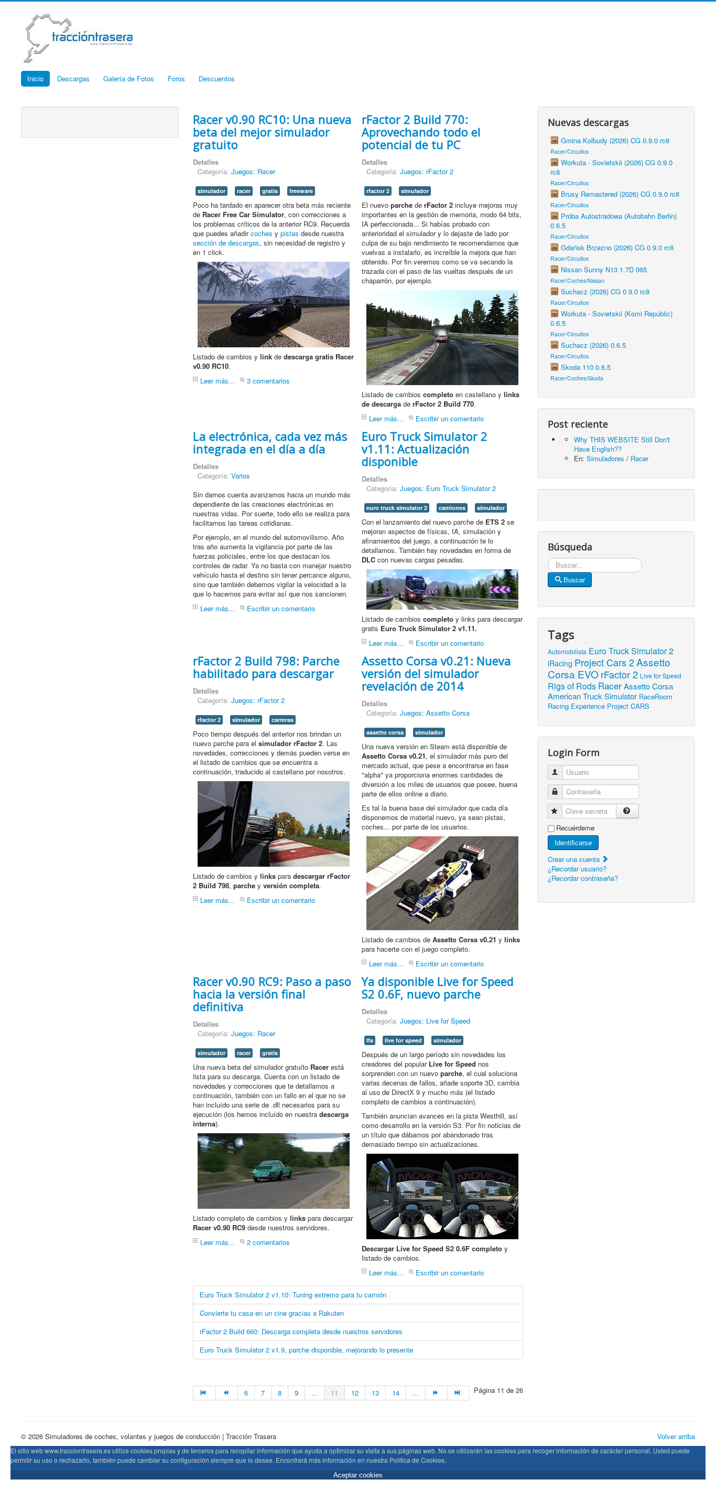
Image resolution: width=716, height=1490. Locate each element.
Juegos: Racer (253, 171)
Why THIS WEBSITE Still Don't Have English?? (622, 444)
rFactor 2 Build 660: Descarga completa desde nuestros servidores (301, 1331)
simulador (211, 191)
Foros (176, 78)
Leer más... (217, 381)
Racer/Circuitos (569, 151)
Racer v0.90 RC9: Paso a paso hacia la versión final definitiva (272, 993)
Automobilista (567, 651)
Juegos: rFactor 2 (426, 171)
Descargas (73, 78)
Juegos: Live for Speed (435, 1021)
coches (262, 233)
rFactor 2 (619, 674)
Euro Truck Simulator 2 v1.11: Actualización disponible (424, 448)
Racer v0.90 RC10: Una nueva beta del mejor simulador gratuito (272, 131)
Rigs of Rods (572, 686)
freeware (301, 191)
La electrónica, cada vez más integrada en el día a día (270, 442)
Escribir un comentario (450, 418)
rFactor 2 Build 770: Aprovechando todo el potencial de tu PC (421, 131)
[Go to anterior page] (227, 1393)
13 (375, 1393)
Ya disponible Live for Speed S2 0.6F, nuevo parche (438, 987)
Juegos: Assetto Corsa (435, 713)
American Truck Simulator (592, 695)
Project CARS (628, 706)
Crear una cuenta (575, 859)
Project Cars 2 (604, 662)
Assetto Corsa (648, 685)
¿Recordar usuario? (577, 869)
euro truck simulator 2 (396, 508)
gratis (270, 191)
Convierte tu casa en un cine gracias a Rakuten (272, 1313)
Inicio (35, 78)
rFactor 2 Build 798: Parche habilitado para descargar (266, 667)
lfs (369, 1040)
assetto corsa (385, 732)
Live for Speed (660, 675)
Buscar (574, 579)
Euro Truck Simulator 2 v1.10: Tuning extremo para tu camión (293, 1295)
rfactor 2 (377, 191)
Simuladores (605, 458)
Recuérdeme (575, 828)
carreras (283, 719)
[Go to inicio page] (204, 1393)
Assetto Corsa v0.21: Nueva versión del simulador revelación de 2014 (436, 673)
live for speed (403, 1040)
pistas (289, 233)
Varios (240, 476)
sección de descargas (226, 243)
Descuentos (217, 78)
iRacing (560, 663)
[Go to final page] (459, 1393)
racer (244, 191)
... (314, 1393)
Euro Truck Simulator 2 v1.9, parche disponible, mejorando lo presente (306, 1350)
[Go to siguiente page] (437, 1393)
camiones (452, 508)
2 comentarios (268, 1242)
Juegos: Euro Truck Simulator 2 (448, 488)
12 (355, 1393)
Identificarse (573, 842)
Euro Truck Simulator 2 (631, 651)
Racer (639, 458)
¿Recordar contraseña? (583, 878)
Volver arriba (676, 1436)
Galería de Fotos (128, 78)
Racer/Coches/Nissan (577, 280)
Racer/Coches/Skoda (576, 378)
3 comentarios (268, 381)
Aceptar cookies (358, 1475)
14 (395, 1393)
